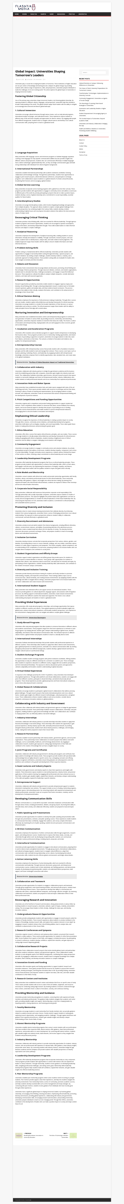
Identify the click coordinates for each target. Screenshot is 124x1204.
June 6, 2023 (21, 79)
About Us (82, 140)
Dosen (24, 14)
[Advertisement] (62, 29)
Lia (30, 1200)
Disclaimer (82, 152)
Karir (51, 14)
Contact (81, 143)
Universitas (83, 14)
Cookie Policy (83, 146)
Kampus (43, 14)
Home (17, 14)
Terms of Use (83, 155)
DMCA (81, 149)
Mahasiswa (61, 14)
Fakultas (33, 14)
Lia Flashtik (29, 79)
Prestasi (72, 14)
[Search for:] (94, 72)
